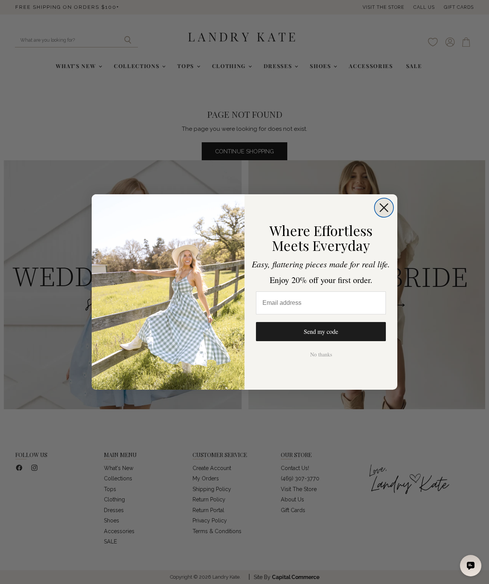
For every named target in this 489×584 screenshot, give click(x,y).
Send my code (321, 331)
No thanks (321, 354)
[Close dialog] (383, 207)
